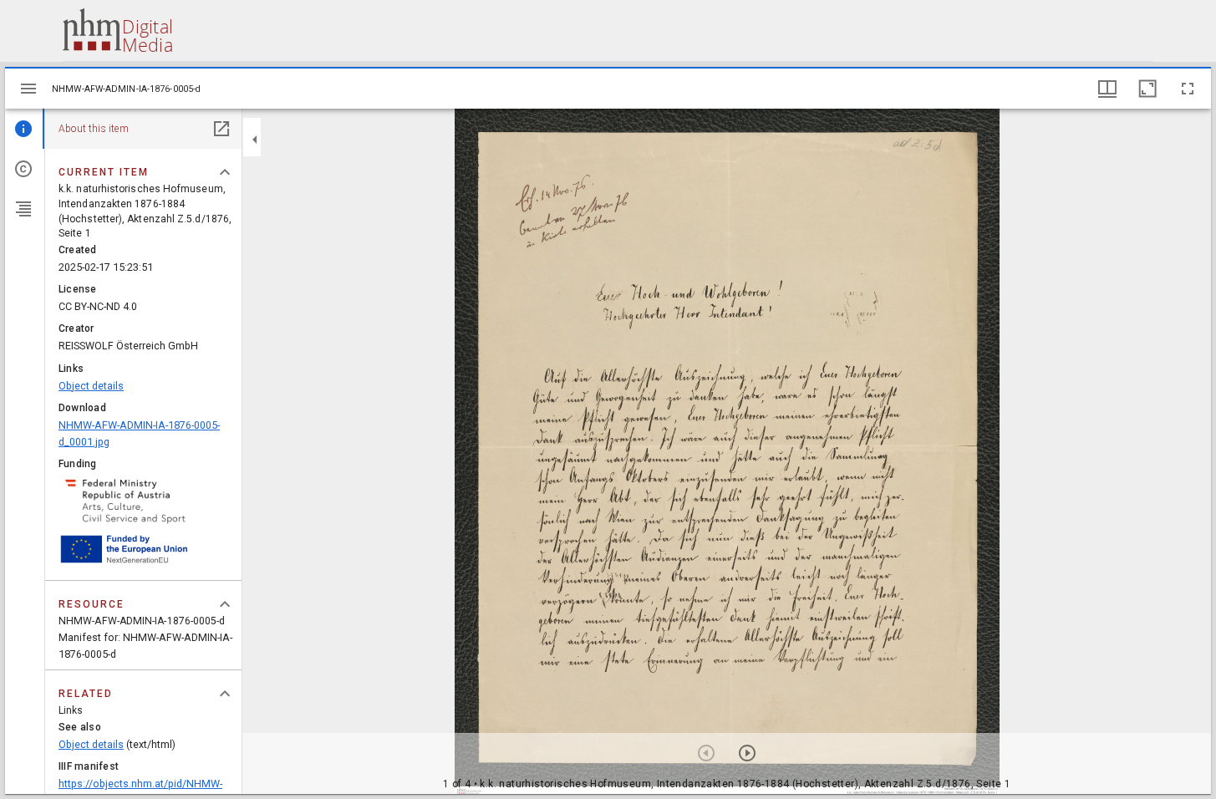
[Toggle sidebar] (28, 89)
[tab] (24, 129)
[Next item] (747, 753)
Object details (91, 385)
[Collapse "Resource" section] (225, 604)
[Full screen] (1188, 89)
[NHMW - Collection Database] (117, 30)
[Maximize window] (1147, 89)
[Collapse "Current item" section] (225, 172)
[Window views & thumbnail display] (1107, 89)
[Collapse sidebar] (255, 140)
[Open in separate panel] (221, 129)
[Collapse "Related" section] (225, 694)
